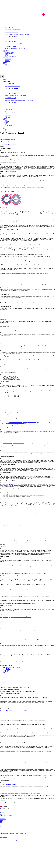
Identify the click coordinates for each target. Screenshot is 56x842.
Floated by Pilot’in (3, 841)
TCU (7, 840)
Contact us (4, 70)
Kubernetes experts (8, 59)
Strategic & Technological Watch (10, 56)
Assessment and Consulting (9, 52)
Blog (6, 124)
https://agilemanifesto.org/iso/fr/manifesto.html (13, 395)
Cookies (9, 840)
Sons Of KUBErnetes (8, 125)
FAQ (6, 67)
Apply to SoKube (3, 837)
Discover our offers (6, 50)
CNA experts (7, 60)
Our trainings (5, 62)
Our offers (4, 22)
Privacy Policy (14, 840)
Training (6, 54)
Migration (6, 55)
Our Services (2, 818)
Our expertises (5, 57)
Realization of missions (9, 53)
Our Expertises (3, 819)
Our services (5, 51)
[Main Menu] (2, 76)
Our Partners (7, 65)
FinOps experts (7, 61)
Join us (6, 64)
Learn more (2, 826)
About (4, 63)
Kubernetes (2, 661)
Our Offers (2, 817)
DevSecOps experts (8, 58)
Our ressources (5, 66)
